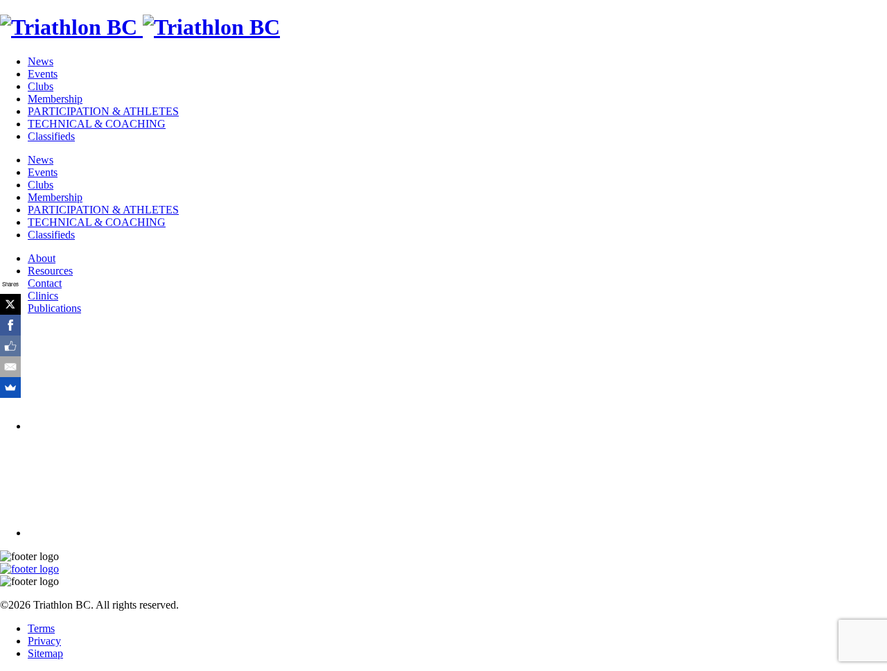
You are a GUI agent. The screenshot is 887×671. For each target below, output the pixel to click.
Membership (55, 99)
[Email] (10, 366)
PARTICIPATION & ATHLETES (103, 111)
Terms (41, 628)
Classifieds (51, 136)
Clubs (40, 86)
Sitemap (45, 653)
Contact (45, 283)
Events (43, 74)
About (41, 258)
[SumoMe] (10, 387)
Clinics (43, 296)
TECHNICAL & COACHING (97, 124)
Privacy (44, 641)
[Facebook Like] (10, 346)
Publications (54, 308)
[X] (10, 304)
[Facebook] (10, 325)
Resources (50, 271)
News (40, 61)
